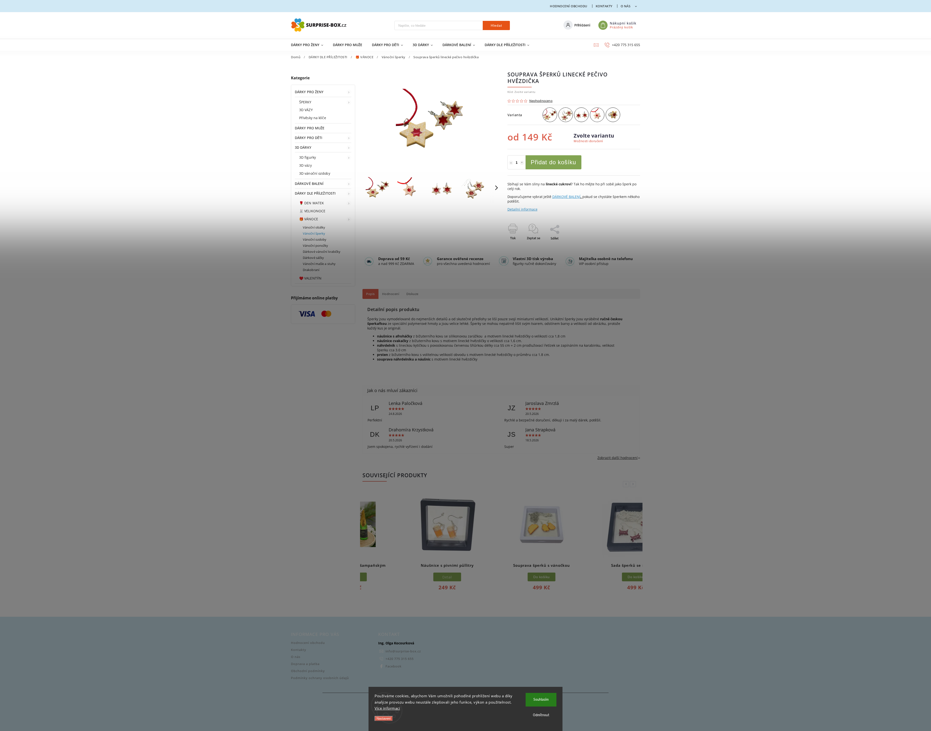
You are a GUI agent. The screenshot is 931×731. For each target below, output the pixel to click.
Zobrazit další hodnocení (617, 457)
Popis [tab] (370, 294)
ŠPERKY (305, 102)
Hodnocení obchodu (568, 6)
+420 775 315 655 (399, 659)
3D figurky (307, 157)
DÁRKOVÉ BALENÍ (309, 183)
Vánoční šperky (314, 233)
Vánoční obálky (314, 227)
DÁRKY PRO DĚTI (308, 137)
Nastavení (384, 718)
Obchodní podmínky (308, 671)
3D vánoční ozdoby (314, 173)
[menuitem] (309, 45)
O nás (626, 6)
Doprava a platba (305, 664)
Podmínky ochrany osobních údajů (320, 678)
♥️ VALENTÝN (310, 278)
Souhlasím (541, 699)
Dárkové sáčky (313, 258)
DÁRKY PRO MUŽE (309, 128)
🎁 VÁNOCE (308, 219)
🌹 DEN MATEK (311, 203)
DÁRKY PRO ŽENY (309, 92)
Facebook (393, 666)
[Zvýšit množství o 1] (522, 163)
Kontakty (604, 6)
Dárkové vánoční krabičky (321, 252)
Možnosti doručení (588, 141)
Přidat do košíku (553, 162)
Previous (627, 484)
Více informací (387, 708)
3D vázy (305, 165)
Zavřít (625, 247)
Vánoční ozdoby (314, 240)
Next (634, 484)
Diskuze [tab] (412, 294)
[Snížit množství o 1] (511, 163)
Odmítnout (541, 715)
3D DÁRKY (303, 147)
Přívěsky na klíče (312, 117)
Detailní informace (522, 209)
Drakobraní (311, 270)
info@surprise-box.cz (403, 651)
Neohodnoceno (541, 101)
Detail (407, 577)
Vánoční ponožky (315, 246)
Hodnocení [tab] (390, 294)
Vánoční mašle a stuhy (319, 264)
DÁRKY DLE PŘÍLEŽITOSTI (315, 193)
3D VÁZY (306, 109)
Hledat (496, 25)
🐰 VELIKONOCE (312, 211)
